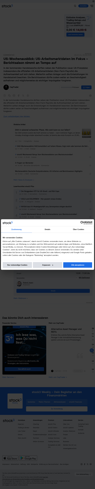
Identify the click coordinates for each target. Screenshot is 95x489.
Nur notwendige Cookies (17, 265)
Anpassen (46, 265)
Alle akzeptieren (77, 265)
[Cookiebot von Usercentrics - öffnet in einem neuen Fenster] (82, 222)
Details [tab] (47, 229)
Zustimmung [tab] (16, 229)
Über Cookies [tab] (78, 229)
